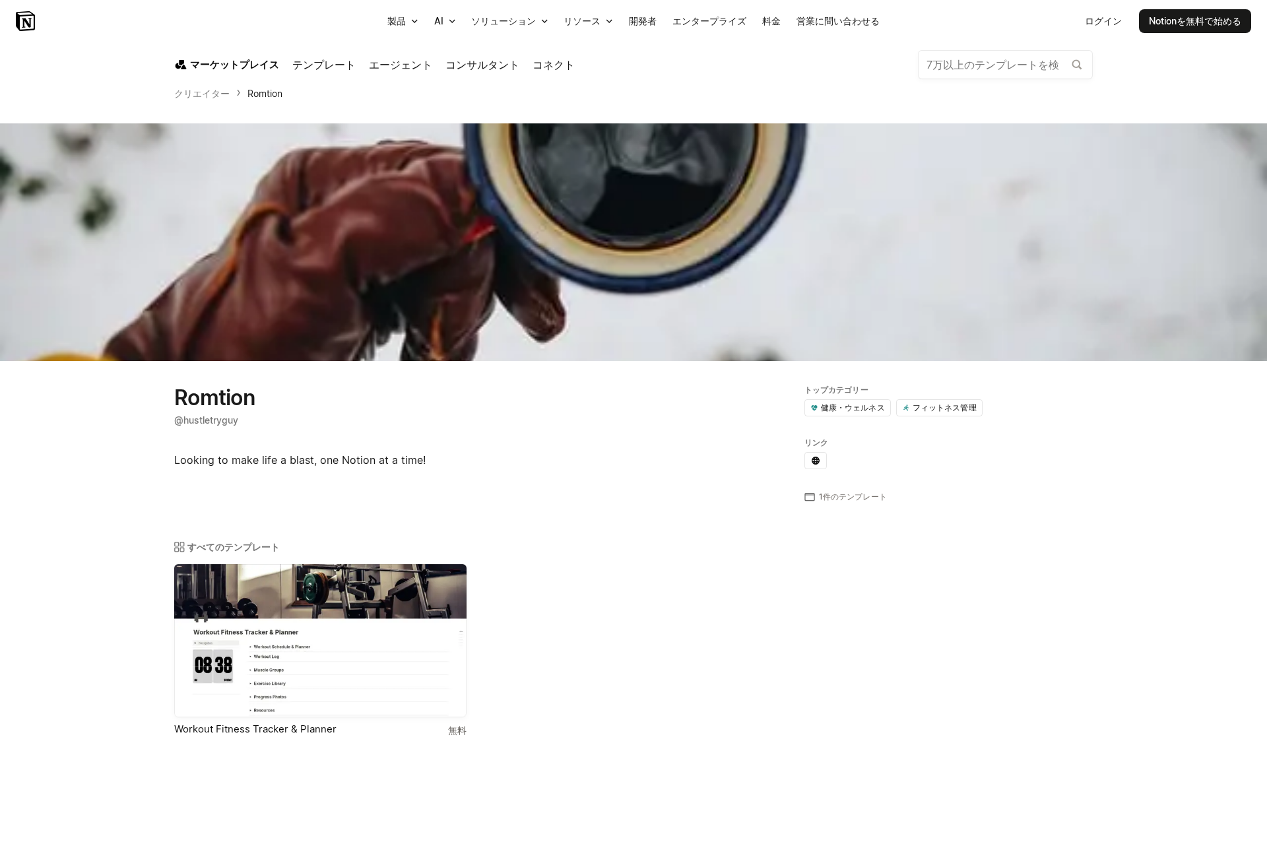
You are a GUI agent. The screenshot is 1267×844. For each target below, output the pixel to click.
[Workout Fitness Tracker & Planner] (320, 640)
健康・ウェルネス (853, 407)
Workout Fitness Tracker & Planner (255, 729)
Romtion (264, 93)
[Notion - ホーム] (27, 21)
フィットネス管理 (945, 407)
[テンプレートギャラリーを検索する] (1077, 64)
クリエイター (202, 93)
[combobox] (1005, 64)
